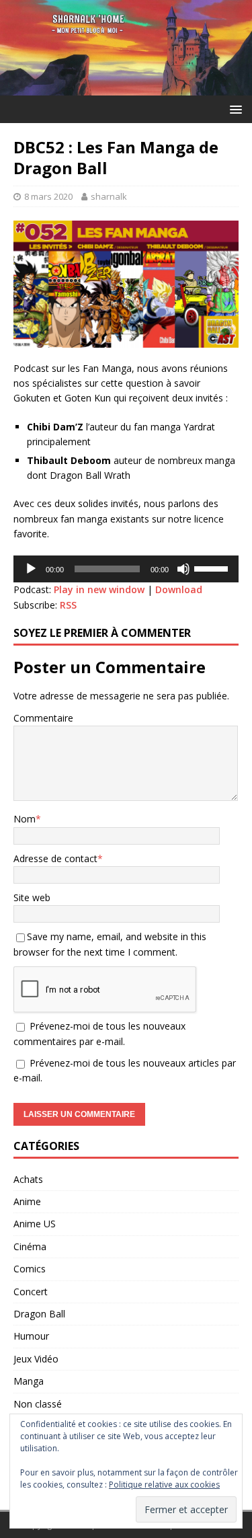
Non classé (37, 1403)
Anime (27, 1201)
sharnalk (109, 196)
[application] (126, 568)
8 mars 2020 (48, 196)
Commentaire (43, 718)
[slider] (213, 567)
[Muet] (183, 569)
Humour (31, 1336)
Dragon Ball (39, 1313)
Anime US (34, 1223)
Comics (29, 1268)
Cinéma (29, 1246)
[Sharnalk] (126, 87)
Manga (28, 1381)
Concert (30, 1291)
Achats (28, 1179)
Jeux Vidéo (35, 1358)
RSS (68, 605)
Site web (31, 897)
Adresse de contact (55, 858)
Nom (24, 818)
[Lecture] (31, 569)
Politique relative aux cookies (164, 1484)
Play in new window (99, 589)
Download (178, 589)
